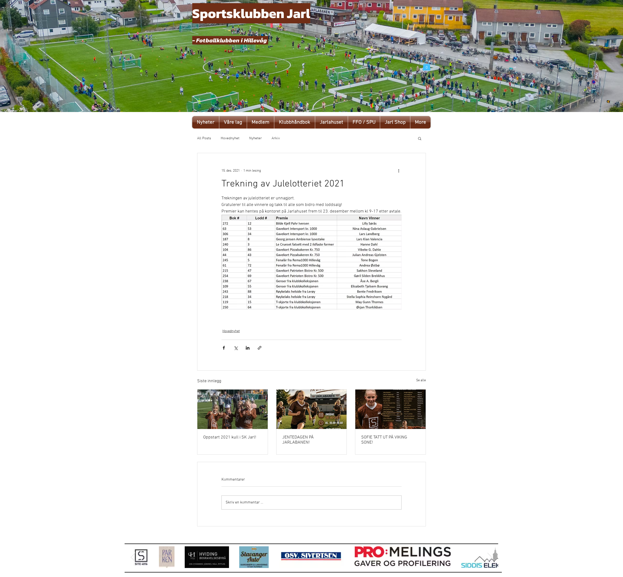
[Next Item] (490, 557)
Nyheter (255, 138)
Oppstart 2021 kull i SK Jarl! (229, 437)
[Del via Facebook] (223, 347)
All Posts (204, 138)
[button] (426, 66)
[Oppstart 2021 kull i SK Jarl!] (232, 409)
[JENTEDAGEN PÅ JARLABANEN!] (311, 409)
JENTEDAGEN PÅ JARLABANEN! (298, 440)
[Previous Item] (133, 557)
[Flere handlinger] (399, 171)
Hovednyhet (230, 138)
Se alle (421, 380)
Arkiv (276, 138)
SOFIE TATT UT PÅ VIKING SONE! (384, 440)
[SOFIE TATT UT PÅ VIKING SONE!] (390, 409)
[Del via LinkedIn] (247, 347)
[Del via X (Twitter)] (235, 347)
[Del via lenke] (259, 347)
